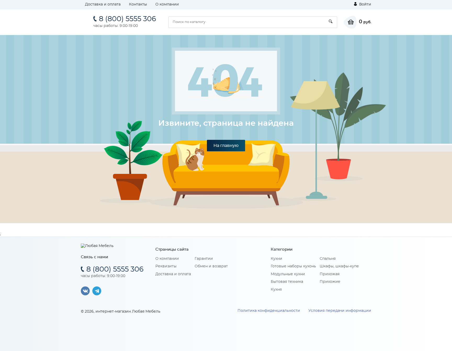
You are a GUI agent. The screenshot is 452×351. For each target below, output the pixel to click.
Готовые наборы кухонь (293, 266)
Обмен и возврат (211, 266)
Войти (364, 4)
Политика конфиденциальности (269, 311)
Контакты (138, 4)
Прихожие (330, 282)
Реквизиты (166, 266)
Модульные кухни (288, 274)
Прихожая (330, 274)
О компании (167, 4)
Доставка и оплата (103, 4)
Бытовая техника (287, 282)
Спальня (328, 259)
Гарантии (204, 259)
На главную (226, 145)
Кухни (276, 259)
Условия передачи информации (339, 311)
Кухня (276, 289)
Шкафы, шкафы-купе (339, 266)
